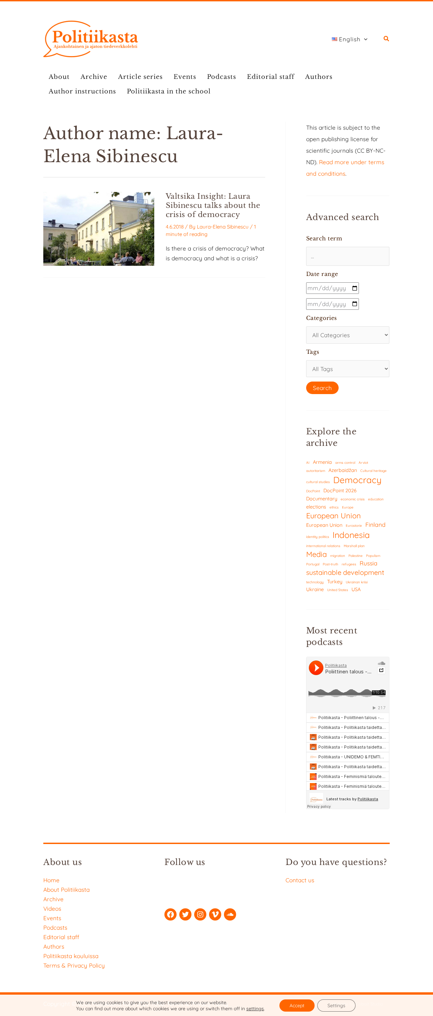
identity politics (317, 537)
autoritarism (315, 471)
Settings (336, 1005)
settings (255, 1009)
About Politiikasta (66, 889)
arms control (345, 462)
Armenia (322, 462)
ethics (334, 507)
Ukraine (315, 589)
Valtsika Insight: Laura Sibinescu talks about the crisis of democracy (213, 205)
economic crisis (353, 499)
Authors (319, 77)
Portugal (312, 564)
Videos (52, 908)
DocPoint (313, 491)
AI (308, 462)
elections (316, 506)
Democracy (357, 479)
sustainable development (345, 572)
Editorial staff (270, 77)
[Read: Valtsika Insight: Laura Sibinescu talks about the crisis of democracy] (98, 228)
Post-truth (330, 564)
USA (356, 589)
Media (316, 554)
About (59, 77)
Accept (297, 1005)
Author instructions (82, 91)
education (376, 499)
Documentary (321, 498)
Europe (348, 507)
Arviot (363, 462)
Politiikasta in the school (169, 91)
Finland (375, 524)
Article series (140, 77)
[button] (364, 39)
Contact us (300, 880)
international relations (323, 546)
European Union (333, 515)
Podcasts (221, 77)
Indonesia (351, 534)
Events (185, 77)
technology (315, 582)
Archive (94, 77)
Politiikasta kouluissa (70, 955)
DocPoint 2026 (340, 490)
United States (337, 590)
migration (337, 556)
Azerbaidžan (342, 470)
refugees (349, 564)
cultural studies (318, 482)
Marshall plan (354, 546)
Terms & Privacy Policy (74, 965)
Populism (373, 556)
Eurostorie (354, 525)
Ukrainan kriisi (357, 582)
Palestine (355, 556)
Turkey (334, 581)
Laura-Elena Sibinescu (223, 226)
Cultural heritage (373, 471)
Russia (369, 563)
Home (51, 880)
